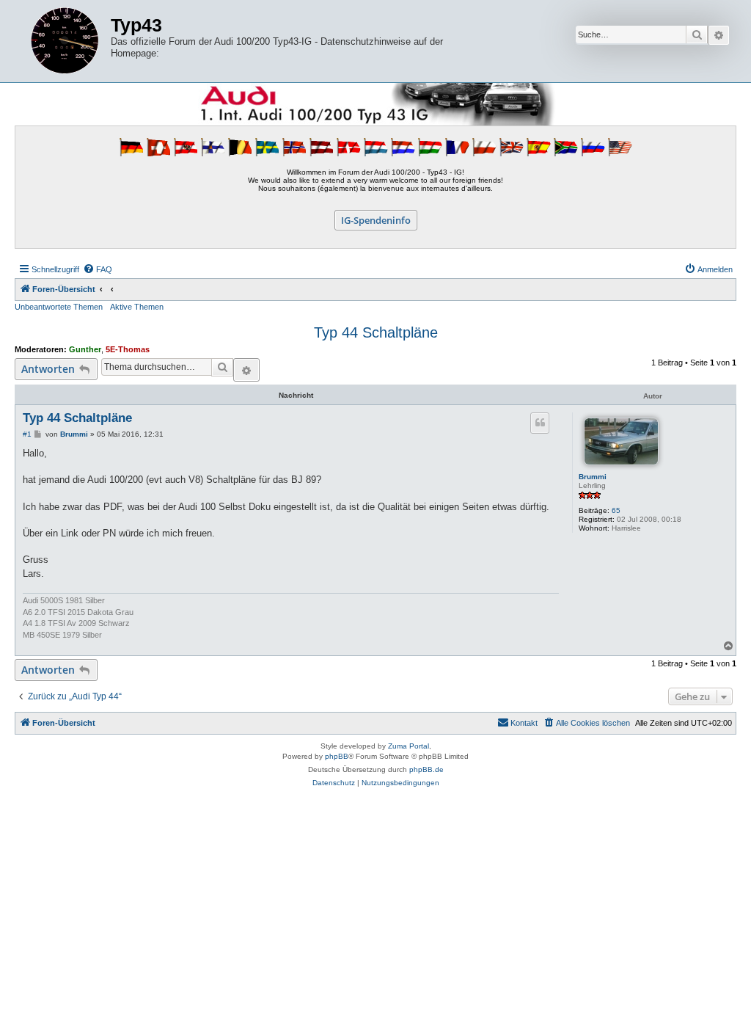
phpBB (336, 756)
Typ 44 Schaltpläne (376, 332)
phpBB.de (426, 769)
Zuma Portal (408, 746)
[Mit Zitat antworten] (539, 422)
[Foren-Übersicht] (64, 41)
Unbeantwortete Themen (59, 306)
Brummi (593, 477)
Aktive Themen (137, 306)
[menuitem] (97, 269)
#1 (27, 434)
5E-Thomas (128, 349)
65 (616, 510)
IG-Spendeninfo (376, 220)
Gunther (85, 349)
